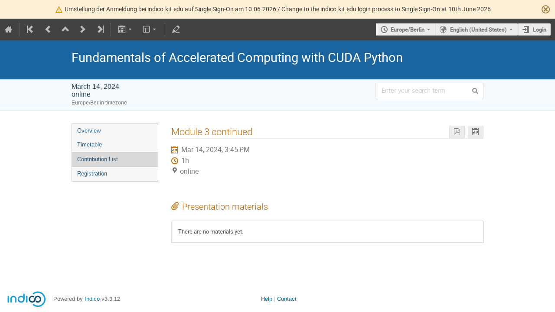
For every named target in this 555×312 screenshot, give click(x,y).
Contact (287, 298)
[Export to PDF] (457, 132)
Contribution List (97, 159)
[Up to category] (65, 29)
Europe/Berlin (407, 29)
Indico (92, 298)
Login (539, 29)
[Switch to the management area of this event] (176, 29)
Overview (89, 130)
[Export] (125, 29)
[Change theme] (150, 29)
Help (266, 298)
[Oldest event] (30, 29)
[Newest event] (99, 29)
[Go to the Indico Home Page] (8, 29)
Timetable (89, 144)
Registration (92, 173)
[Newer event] (82, 29)
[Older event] (48, 29)
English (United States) (478, 29)
